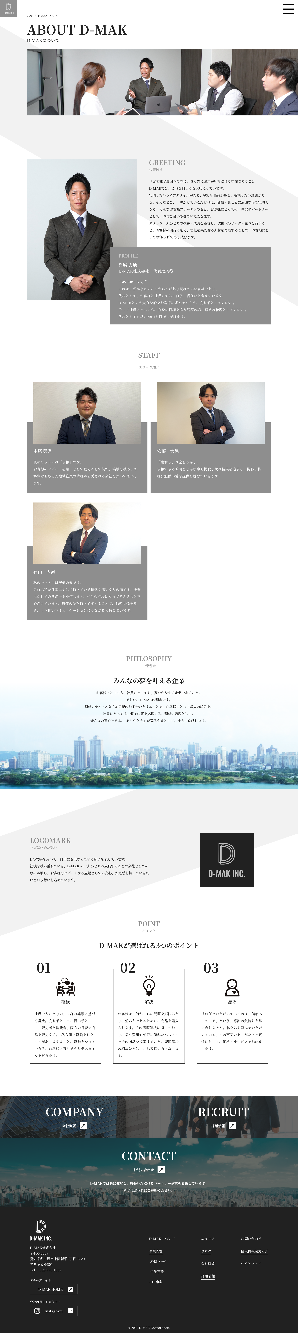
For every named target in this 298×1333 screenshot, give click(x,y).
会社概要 (208, 1263)
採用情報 (208, 1275)
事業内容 (156, 1251)
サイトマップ (251, 1263)
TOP (30, 15)
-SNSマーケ (158, 1261)
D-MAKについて (162, 1238)
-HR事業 (156, 1281)
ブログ (206, 1251)
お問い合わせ (251, 1238)
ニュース (208, 1238)
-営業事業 (156, 1271)
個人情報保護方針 (254, 1251)
